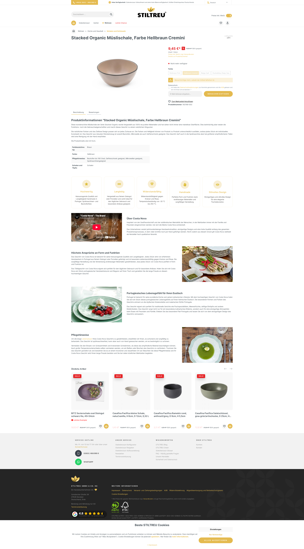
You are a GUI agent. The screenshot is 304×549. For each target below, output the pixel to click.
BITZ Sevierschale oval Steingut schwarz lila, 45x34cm (87, 414)
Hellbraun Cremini (191, 73)
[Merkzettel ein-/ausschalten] (100, 426)
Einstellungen (215, 529)
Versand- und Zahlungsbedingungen (148, 490)
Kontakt (199, 448)
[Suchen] (111, 14)
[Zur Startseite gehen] (151, 12)
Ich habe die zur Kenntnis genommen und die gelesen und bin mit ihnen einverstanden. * (202, 88)
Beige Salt (205, 73)
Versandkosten (148, 499)
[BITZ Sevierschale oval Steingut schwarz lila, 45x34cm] (90, 391)
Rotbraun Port (175, 73)
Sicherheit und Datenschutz (166, 459)
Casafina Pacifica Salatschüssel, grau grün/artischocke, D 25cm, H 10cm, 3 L (212, 415)
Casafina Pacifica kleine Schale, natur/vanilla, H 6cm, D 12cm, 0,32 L (131, 414)
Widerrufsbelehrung (177, 490)
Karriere (199, 445)
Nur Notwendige (215, 535)
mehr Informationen (180, 537)
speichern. (155, 537)
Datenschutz (127, 490)
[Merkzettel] (220, 23)
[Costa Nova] (228, 38)
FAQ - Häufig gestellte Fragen (167, 454)
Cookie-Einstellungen (120, 494)
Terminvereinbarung (123, 457)
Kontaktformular (81, 447)
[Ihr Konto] (227, 23)
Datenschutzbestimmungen (189, 87)
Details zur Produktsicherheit (178, 56)
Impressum (116, 490)
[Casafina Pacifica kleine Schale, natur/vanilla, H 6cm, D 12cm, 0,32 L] (131, 391)
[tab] (78, 112)
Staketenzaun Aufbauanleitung (127, 451)
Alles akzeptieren (215, 540)
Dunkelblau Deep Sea (221, 73)
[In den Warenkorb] (106, 426)
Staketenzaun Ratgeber (124, 448)
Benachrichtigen (218, 94)
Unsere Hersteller (162, 457)
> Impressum (152, 545)
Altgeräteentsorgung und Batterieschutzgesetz (205, 490)
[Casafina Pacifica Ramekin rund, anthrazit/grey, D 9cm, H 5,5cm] (173, 391)
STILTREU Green (162, 448)
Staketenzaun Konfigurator (125, 445)
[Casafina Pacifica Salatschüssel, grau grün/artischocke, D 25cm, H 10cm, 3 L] (214, 391)
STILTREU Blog (161, 445)
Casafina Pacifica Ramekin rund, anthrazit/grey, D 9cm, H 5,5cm (170, 414)
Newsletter (119, 454)
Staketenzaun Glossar (164, 451)
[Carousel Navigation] (227, 368)
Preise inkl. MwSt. (218, 15)
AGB (222, 87)
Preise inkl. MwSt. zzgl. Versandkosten (181, 54)
